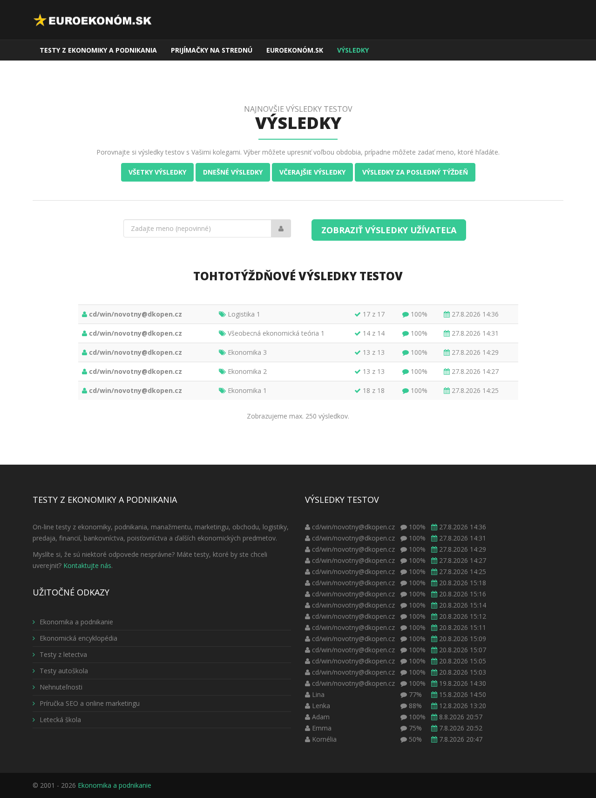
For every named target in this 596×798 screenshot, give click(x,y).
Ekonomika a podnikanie (76, 621)
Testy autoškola (64, 670)
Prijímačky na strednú (211, 50)
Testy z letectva (63, 654)
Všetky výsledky (157, 172)
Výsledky (353, 50)
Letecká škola (60, 719)
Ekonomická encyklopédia (78, 638)
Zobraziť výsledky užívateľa (388, 230)
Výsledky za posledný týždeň (415, 172)
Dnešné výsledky (233, 172)
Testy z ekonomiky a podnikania (98, 50)
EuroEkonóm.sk (294, 50)
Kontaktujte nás (87, 565)
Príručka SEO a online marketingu (90, 703)
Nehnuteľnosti (61, 687)
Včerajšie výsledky (312, 172)
